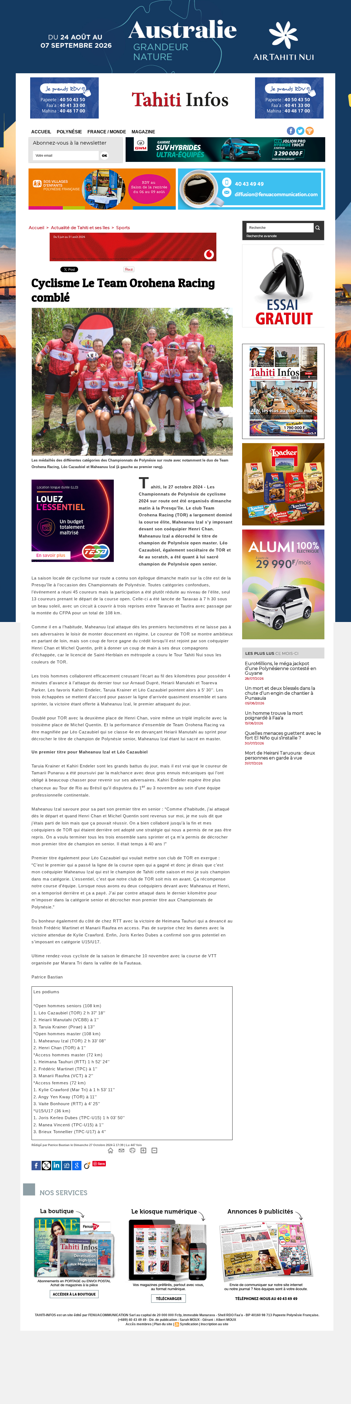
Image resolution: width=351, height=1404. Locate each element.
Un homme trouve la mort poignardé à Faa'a (274, 716)
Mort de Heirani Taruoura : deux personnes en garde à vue (280, 755)
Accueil (41, 132)
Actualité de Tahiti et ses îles (80, 227)
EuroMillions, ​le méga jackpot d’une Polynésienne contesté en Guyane (280, 668)
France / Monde (106, 132)
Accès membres (139, 1324)
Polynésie (69, 132)
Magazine (143, 132)
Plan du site (163, 1324)
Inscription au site (214, 1324)
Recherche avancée (262, 236)
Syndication (189, 1324)
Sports (123, 227)
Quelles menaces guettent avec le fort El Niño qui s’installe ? (283, 736)
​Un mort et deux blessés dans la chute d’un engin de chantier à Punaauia (280, 693)
